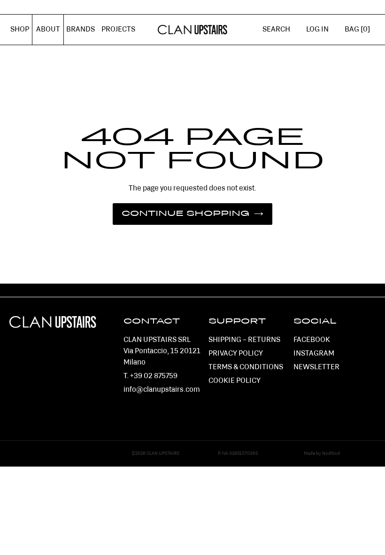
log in (321, 34)
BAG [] (357, 29)
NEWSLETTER (316, 367)
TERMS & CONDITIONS (245, 367)
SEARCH (276, 29)
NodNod (331, 453)
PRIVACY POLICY (235, 353)
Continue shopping (185, 214)
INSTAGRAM (313, 353)
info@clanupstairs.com (161, 390)
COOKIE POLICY (234, 381)
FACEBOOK (311, 340)
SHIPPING (224, 340)
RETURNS (264, 340)
